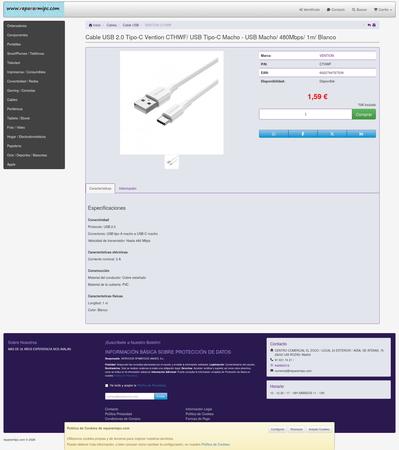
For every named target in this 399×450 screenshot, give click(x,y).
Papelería (14, 145)
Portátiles (14, 44)
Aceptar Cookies (319, 429)
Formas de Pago (198, 418)
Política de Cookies (216, 444)
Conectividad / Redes (22, 81)
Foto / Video (16, 127)
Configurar (277, 429)
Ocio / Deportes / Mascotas (27, 155)
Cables (12, 99)
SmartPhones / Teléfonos (25, 53)
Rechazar (296, 429)
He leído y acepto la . (138, 385)
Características (100, 188)
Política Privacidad (118, 413)
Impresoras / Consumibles (26, 72)
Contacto (338, 9)
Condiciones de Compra (122, 418)
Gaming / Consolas (21, 90)
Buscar (361, 9)
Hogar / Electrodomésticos (26, 136)
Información (127, 188)
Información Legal (199, 409)
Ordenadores (17, 25)
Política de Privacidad (125, 375)
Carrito (384, 9)
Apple (11, 164)
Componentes (17, 35)
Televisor (13, 62)
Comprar (364, 114)
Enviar (161, 396)
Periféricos (15, 108)
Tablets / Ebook (18, 118)
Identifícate (311, 9)
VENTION (327, 55)
